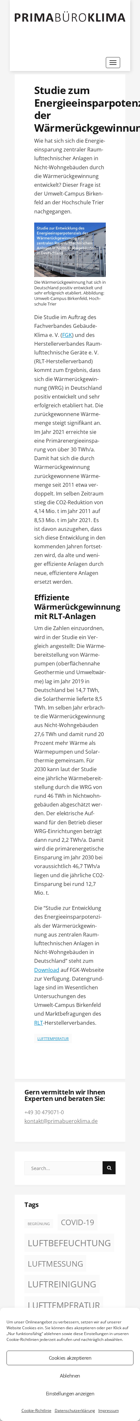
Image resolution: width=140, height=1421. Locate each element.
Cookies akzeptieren (70, 1358)
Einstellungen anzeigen (70, 1393)
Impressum (108, 1410)
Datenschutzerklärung (75, 1410)
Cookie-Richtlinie (36, 1410)
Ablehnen (70, 1375)
